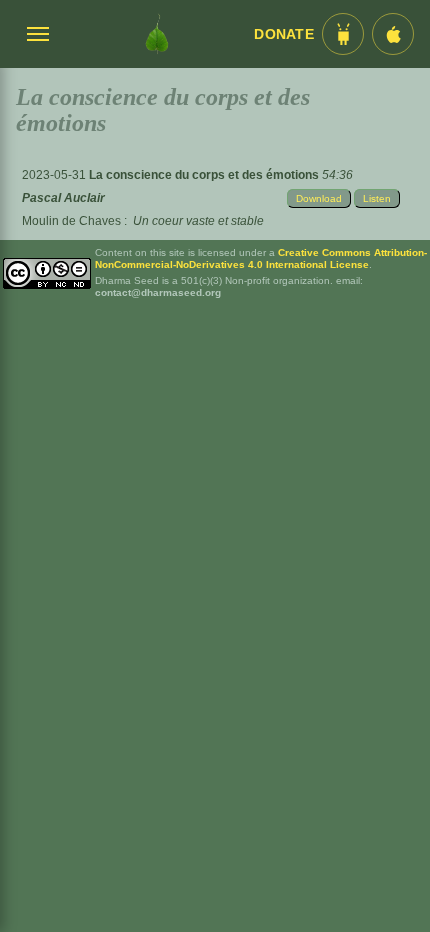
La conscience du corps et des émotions (205, 175)
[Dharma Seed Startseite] (157, 34)
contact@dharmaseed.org (158, 292)
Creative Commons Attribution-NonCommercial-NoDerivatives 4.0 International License (261, 258)
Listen (377, 198)
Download (319, 198)
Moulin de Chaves (71, 221)
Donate (284, 34)
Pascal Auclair (63, 198)
